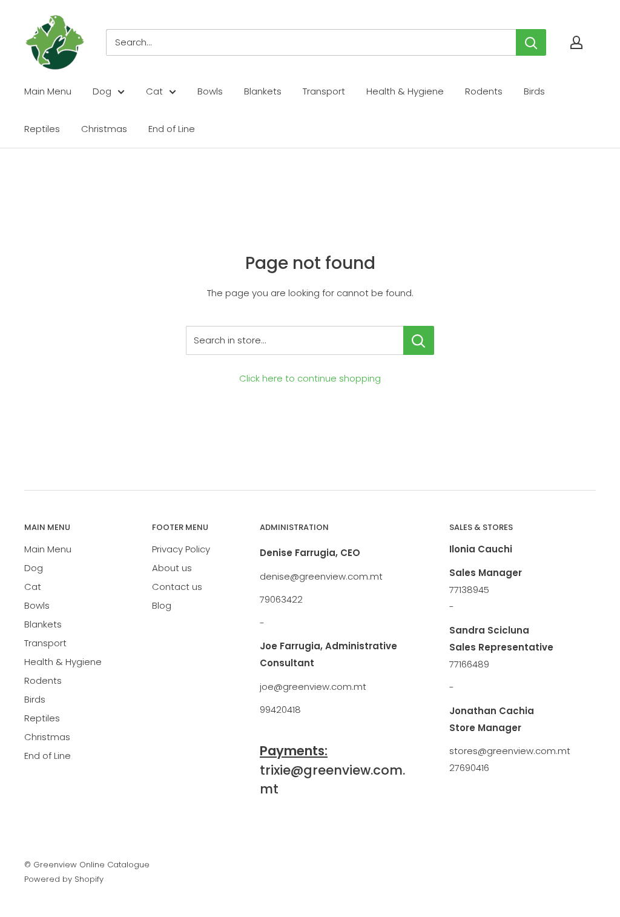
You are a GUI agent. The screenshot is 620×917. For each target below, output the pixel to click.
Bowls (210, 91)
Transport (324, 91)
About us (172, 567)
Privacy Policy (181, 549)
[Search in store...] (418, 340)
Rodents (484, 91)
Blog (161, 605)
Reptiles (42, 128)
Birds (534, 91)
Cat (154, 91)
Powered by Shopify (64, 879)
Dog (102, 91)
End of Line (171, 128)
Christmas (104, 128)
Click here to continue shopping (310, 378)
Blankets (263, 91)
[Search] (531, 42)
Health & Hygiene (405, 91)
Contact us (177, 586)
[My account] (576, 42)
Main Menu (47, 91)
